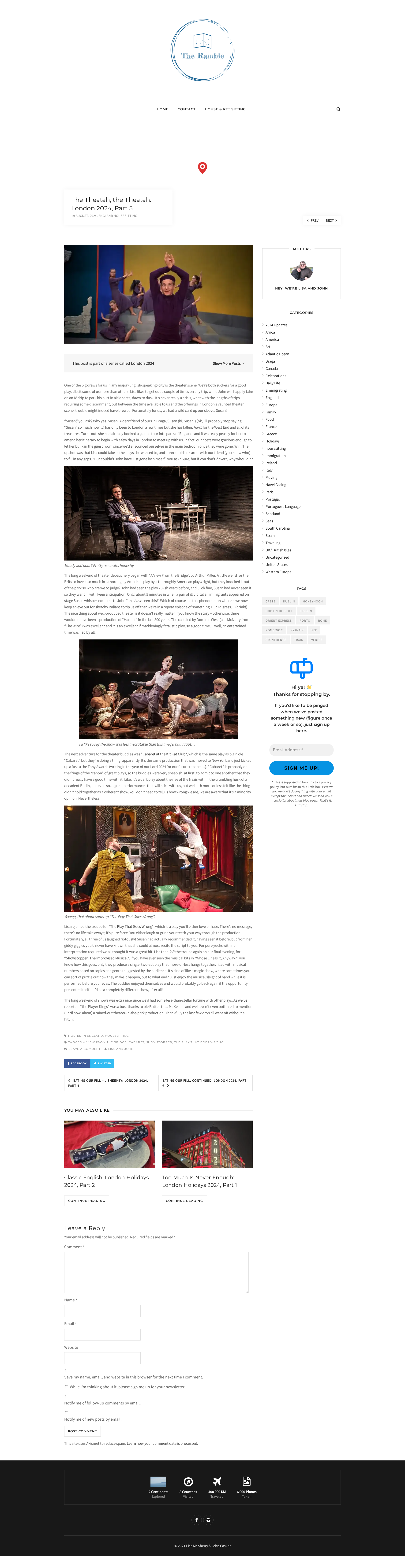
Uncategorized (277, 557)
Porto (305, 620)
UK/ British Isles (278, 549)
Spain (270, 535)
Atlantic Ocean (277, 353)
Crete (270, 601)
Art (268, 346)
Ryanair (297, 630)
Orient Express (279, 620)
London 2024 (142, 363)
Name (70, 1300)
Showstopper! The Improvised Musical (97, 957)
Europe (271, 404)
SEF (314, 630)
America (272, 339)
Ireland (271, 462)
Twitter (104, 1063)
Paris (270, 491)
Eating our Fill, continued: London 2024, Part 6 (204, 1083)
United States (277, 564)
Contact (186, 109)
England (95, 1035)
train (299, 640)
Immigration (276, 455)
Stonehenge (276, 640)
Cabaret (136, 1042)
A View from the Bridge (105, 1042)
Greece (271, 433)
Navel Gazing (276, 484)
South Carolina (278, 528)
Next (330, 220)
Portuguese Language (283, 506)
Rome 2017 (274, 630)
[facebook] (196, 1520)
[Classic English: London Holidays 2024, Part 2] (109, 1144)
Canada (272, 368)
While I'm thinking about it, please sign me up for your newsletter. (127, 1386)
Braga (270, 361)
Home (162, 109)
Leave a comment (85, 1049)
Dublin (289, 601)
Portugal (273, 499)
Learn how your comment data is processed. (162, 1443)
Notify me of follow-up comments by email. (102, 1403)
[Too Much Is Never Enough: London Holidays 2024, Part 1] (207, 1144)
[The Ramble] (202, 88)
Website (71, 1347)
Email (70, 1323)
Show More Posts (227, 363)
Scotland (273, 513)
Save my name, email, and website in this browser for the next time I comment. (133, 1377)
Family (271, 411)
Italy (269, 470)
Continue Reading (86, 1201)
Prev (314, 220)
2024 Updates (276, 324)
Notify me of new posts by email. (92, 1419)
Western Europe (278, 571)
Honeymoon (313, 601)
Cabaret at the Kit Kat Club (163, 753)
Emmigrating (276, 390)
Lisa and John (121, 1049)
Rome (322, 620)
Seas (269, 520)
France (271, 426)
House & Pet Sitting (225, 109)
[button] (202, 168)
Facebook (79, 1063)
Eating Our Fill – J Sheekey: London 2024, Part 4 (108, 1083)
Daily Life (273, 382)
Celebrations (276, 375)
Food (270, 419)
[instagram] (208, 1520)
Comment (74, 1246)
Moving (271, 477)
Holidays (273, 440)
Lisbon (306, 611)
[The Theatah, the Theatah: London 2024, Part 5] (158, 294)
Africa (270, 332)
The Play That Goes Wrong (131, 926)
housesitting (117, 1035)
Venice (316, 640)
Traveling (273, 542)
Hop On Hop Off (279, 611)
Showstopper (159, 1042)
